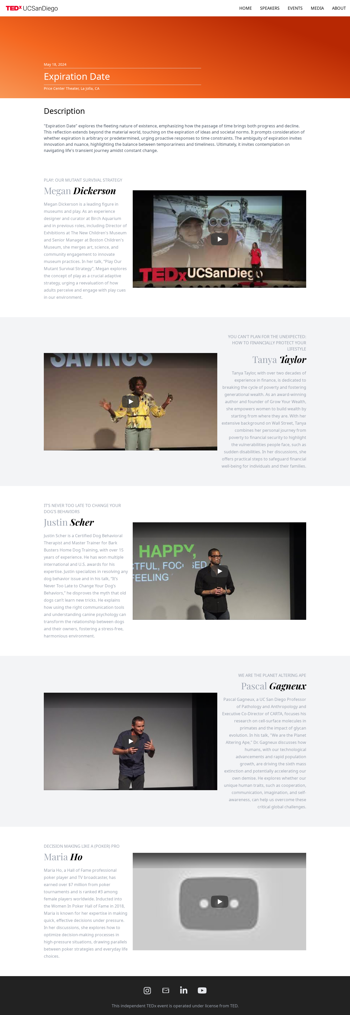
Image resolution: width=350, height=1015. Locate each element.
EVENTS (295, 8)
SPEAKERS (270, 8)
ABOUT (339, 8)
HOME (245, 8)
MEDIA (317, 8)
